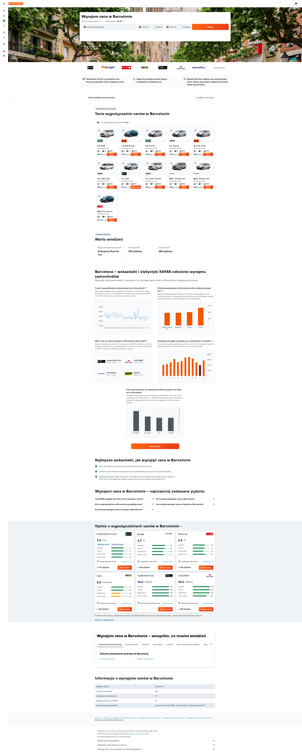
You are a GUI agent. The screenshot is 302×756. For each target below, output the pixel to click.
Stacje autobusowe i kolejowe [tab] (188, 644)
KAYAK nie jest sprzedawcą (108, 740)
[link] (155, 446)
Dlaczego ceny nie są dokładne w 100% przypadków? (119, 749)
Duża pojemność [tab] (131, 644)
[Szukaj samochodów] (4, 20)
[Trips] (4, 44)
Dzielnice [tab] (145, 644)
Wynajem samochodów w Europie (124, 718)
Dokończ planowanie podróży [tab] (110, 644)
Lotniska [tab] (169, 644)
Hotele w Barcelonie (107, 659)
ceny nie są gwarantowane (140, 734)
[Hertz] (128, 576)
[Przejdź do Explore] (4, 32)
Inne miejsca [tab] (158, 644)
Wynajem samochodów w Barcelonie (199, 718)
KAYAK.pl (98, 718)
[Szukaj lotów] (4, 10)
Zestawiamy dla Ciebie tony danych (112, 745)
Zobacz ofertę (111, 154)
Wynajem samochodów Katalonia (173, 718)
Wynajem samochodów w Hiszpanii (149, 718)
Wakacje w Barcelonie (145, 659)
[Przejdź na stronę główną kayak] (15, 3)
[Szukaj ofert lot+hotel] (4, 25)
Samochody (107, 718)
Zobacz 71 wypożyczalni (104, 620)
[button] (4, 3)
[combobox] (92, 21)
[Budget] (169, 534)
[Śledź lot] (4, 37)
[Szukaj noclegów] (4, 15)
